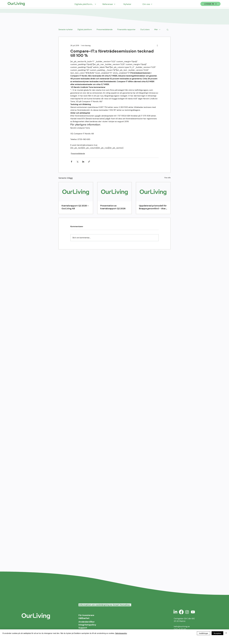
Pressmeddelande (104, 29)
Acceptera (217, 633)
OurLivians (145, 29)
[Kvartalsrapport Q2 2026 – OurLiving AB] (76, 191)
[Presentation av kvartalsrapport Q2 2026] (114, 191)
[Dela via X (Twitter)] (77, 161)
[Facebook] (181, 612)
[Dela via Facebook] (71, 161)
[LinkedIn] (175, 612)
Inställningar (203, 633)
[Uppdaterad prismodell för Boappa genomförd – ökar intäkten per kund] (153, 191)
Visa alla (167, 178)
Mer (156, 29)
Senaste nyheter (65, 29)
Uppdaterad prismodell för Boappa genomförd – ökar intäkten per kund (153, 207)
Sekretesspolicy (121, 633)
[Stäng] (226, 633)
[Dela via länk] (89, 161)
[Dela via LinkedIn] (83, 161)
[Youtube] (193, 612)
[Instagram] (187, 612)
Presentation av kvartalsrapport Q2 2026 (112, 207)
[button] (167, 29)
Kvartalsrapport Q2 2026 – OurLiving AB (75, 207)
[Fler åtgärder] (157, 45)
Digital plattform (85, 29)
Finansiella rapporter (126, 29)
